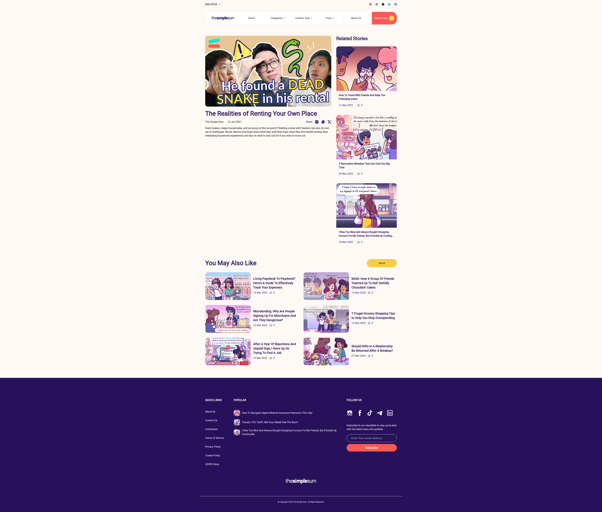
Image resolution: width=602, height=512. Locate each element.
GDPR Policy (212, 464)
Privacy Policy (213, 446)
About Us (356, 18)
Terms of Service (214, 437)
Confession (211, 429)
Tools (328, 18)
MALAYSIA (211, 4)
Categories (276, 18)
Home (251, 18)
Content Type (302, 18)
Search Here (381, 18)
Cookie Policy (212, 455)
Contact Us (211, 420)
